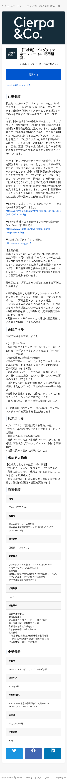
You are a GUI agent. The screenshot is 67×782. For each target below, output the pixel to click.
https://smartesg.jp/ (17, 243)
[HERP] (18, 777)
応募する (34, 74)
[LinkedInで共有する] (52, 753)
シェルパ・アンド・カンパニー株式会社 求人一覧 (32, 5)
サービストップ (33, 778)
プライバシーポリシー (55, 778)
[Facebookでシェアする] (33, 753)
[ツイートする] (14, 753)
